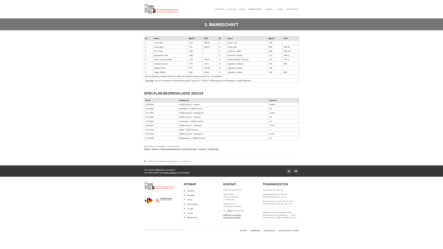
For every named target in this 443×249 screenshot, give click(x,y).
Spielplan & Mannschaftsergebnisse (166, 149)
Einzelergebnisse (189, 149)
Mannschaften (192, 204)
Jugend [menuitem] (280, 10)
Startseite (190, 191)
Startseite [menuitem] (220, 9)
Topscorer (202, 149)
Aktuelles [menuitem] (231, 9)
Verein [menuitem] (242, 10)
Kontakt (243, 231)
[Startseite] (161, 9)
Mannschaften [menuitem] (255, 10)
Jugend (190, 213)
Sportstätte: (149, 80)
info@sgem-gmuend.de (232, 215)
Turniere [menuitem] (269, 10)
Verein (189, 199)
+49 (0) (229, 210)
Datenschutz (269, 231)
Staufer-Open (192, 217)
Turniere (190, 208)
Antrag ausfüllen (170, 172)
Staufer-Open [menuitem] (293, 10)
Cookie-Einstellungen (288, 231)
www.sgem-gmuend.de (232, 217)
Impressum (255, 231)
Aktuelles (190, 195)
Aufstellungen (213, 149)
